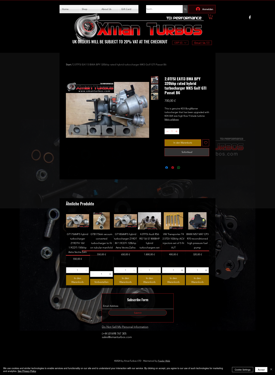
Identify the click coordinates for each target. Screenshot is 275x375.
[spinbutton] (172, 131)
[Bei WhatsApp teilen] (179, 167)
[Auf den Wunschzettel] (205, 142)
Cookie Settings (242, 369)
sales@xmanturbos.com (117, 337)
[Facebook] (249, 17)
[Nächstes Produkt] (213, 249)
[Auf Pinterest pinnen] (173, 167)
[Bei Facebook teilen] (167, 167)
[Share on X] (185, 167)
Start (68, 64)
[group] (137, 248)
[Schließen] (271, 369)
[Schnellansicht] (77, 220)
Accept (261, 369)
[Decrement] (167, 131)
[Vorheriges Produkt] (61, 249)
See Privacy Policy (27, 371)
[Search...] (185, 9)
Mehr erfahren (172, 119)
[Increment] (177, 131)
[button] (211, 16)
